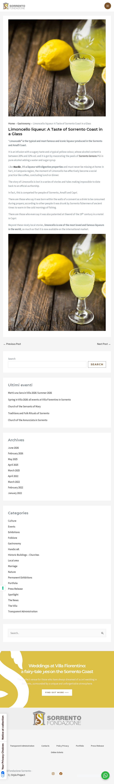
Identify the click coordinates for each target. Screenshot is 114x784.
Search (11, 358)
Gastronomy (14, 543)
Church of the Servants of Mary (24, 406)
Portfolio (13, 583)
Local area (13, 560)
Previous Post (12, 344)
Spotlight (13, 594)
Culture (12, 520)
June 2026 (13, 447)
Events (11, 526)
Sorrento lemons (88, 156)
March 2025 (14, 470)
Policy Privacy (63, 745)
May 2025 (13, 459)
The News (13, 600)
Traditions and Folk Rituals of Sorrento (28, 413)
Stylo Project (18, 775)
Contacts (45, 745)
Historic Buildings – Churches (23, 554)
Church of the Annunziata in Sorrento (27, 420)
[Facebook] (60, 773)
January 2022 (15, 493)
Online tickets (57, 752)
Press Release (15, 588)
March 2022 (14, 481)
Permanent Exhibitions (20, 577)
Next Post (104, 344)
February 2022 (15, 487)
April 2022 (13, 476)
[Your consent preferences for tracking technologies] (3, 588)
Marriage (12, 566)
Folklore (12, 537)
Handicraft (13, 549)
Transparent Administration (22, 611)
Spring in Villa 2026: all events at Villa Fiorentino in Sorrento (39, 399)
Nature (12, 572)
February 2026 (15, 453)
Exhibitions (14, 532)
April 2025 (13, 464)
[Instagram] (53, 773)
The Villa (12, 605)
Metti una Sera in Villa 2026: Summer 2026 (30, 392)
